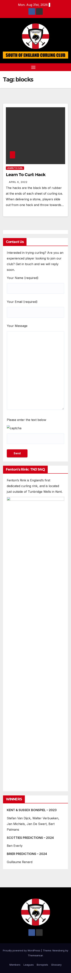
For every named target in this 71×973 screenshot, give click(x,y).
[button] (59, 67)
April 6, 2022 (18, 182)
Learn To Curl (15, 168)
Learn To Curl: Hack (25, 174)
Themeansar (35, 955)
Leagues (28, 964)
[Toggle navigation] (33, 67)
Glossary (56, 964)
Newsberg (58, 950)
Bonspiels (42, 964)
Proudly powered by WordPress (22, 950)
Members (14, 964)
